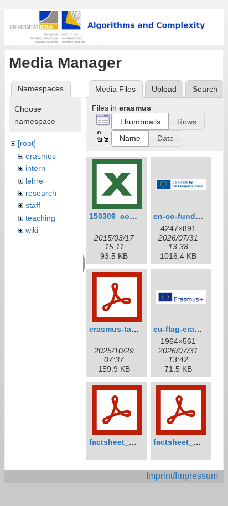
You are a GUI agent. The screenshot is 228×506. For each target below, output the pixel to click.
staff (32, 205)
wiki (31, 230)
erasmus (40, 156)
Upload (164, 89)
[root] (27, 143)
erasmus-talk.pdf (121, 329)
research (40, 193)
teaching (40, 217)
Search (205, 89)
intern (35, 168)
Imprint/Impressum (182, 476)
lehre (34, 180)
